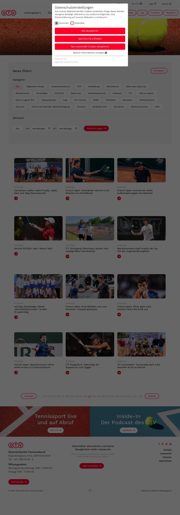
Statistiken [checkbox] (80, 23)
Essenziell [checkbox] (63, 23)
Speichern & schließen (90, 38)
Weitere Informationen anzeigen (89, 52)
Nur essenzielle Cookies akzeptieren (90, 46)
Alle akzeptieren (90, 30)
